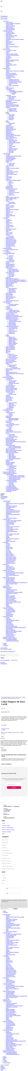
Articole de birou (7, 68)
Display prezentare (10, 386)
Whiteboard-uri (9, 408)
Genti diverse (11, 191)
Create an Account (8, 649)
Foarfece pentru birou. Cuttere (12, 106)
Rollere (7, 371)
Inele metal (11, 482)
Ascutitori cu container (13, 304)
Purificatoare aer (9, 130)
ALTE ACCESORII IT (11, 73)
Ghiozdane (11, 193)
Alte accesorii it (9, 22)
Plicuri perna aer (12, 290)
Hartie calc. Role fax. (10, 266)
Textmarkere (11, 345)
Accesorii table (12, 382)
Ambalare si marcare (7, 30)
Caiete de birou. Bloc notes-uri (12, 424)
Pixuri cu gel (11, 354)
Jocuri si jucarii (9, 232)
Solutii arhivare (9, 464)
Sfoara (7, 47)
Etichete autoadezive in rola (12, 249)
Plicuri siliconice (12, 292)
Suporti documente (10, 134)
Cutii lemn (8, 56)
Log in (2, 657)
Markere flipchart (12, 338)
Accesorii (8, 219)
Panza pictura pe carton (11, 239)
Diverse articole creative (11, 228)
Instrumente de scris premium (12, 318)
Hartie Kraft (8, 230)
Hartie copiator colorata (14, 270)
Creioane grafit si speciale (11, 174)
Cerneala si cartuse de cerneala (12, 168)
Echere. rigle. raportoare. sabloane (13, 180)
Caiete (7, 162)
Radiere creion (12, 366)
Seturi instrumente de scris (11, 372)
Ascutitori (8, 303)
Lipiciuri (8, 113)
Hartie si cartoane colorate (11, 282)
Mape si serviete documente (12, 452)
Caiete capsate (12, 163)
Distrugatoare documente (11, 102)
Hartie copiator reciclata (14, 271)
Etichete (7, 262)
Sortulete (8, 213)
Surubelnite (11, 151)
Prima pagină (4, 697)
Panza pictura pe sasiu (10, 243)
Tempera (8, 216)
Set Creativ (8, 247)
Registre (8, 461)
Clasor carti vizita (12, 470)
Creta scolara (9, 176)
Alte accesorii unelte (13, 140)
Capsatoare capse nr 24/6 (14, 80)
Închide (2, 1066)
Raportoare (11, 182)
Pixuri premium (12, 322)
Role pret (8, 299)
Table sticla (11, 406)
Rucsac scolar (12, 194)
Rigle (10, 183)
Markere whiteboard (13, 343)
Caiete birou (8, 422)
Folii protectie (9, 444)
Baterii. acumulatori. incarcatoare (13, 23)
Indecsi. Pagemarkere (10, 448)
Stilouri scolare (9, 214)
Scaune (10, 124)
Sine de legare (12, 485)
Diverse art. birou (9, 103)
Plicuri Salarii (9, 293)
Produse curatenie (10, 126)
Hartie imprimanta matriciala (12, 278)
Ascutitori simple (12, 305)
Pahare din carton (9, 286)
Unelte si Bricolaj (9, 138)
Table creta (11, 403)
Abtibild (8, 543)
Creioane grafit (9, 309)
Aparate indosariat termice (14, 479)
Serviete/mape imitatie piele (14, 458)
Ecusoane (11, 393)
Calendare (11, 414)
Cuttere (10, 147)
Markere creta (12, 337)
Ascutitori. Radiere (10, 159)
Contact (3, 875)
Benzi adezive (9, 34)
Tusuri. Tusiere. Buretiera (11, 137)
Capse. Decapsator (10, 87)
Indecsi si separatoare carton (15, 446)
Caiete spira (11, 164)
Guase (7, 196)
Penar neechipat (12, 203)
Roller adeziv (11, 118)
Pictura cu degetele (10, 205)
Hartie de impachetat (10, 44)
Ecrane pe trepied (9, 390)
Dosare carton (12, 434)
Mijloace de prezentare (8, 377)
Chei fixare (11, 143)
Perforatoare (8, 125)
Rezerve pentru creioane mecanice (13, 368)
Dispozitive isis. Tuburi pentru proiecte (14, 316)
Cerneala (8, 306)
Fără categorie (14, 367)
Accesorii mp (9, 379)
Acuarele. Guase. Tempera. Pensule (13, 156)
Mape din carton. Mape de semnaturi (14, 450)
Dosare (7, 433)
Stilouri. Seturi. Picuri (10, 215)
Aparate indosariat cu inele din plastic (17, 476)
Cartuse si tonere (9, 24)
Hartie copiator (9, 267)
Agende (7, 411)
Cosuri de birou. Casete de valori (13, 100)
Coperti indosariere (13, 481)
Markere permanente (13, 339)
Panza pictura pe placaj (11, 242)
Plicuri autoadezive (13, 288)
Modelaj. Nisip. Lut (10, 238)
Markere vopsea (12, 341)
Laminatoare (8, 491)
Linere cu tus (11, 329)
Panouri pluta (9, 399)
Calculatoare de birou (10, 77)
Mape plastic (11, 454)
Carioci (7, 166)
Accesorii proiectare (13, 327)
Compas (8, 169)
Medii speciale (9, 284)
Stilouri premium (12, 324)
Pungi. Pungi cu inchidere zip (12, 46)
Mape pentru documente (11, 451)
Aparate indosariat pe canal (14, 478)
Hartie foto (8, 277)
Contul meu (4, 877)
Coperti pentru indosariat (11, 490)
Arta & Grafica (6, 49)
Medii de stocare (9, 27)
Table (7, 401)
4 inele (10, 428)
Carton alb (11, 259)
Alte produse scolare (10, 157)
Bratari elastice (9, 222)
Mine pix (8, 350)
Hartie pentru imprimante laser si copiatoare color (16, 281)
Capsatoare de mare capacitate (15, 81)
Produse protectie (9, 128)
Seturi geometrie (9, 211)
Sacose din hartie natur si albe (12, 300)
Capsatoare (8, 78)
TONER (13, 94)
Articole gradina (12, 141)
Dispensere (8, 252)
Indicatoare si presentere (14, 383)
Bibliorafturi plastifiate (13, 419)
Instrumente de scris (7, 301)
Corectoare (8, 95)
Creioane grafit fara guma (14, 311)
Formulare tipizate (10, 265)
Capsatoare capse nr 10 (14, 79)
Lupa (7, 120)
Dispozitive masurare (13, 148)
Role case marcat (9, 298)
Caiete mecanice (9, 425)
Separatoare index (10, 463)
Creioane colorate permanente (12, 55)
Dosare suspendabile (13, 436)
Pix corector (11, 98)
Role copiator (11, 275)
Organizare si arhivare (8, 410)
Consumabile (9, 89)
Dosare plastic (12, 435)
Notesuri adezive (9, 459)
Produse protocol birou (11, 129)
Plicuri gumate (12, 289)
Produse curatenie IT (10, 28)
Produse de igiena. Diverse (9, 472)
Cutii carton (8, 38)
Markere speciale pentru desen (12, 59)
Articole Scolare (6, 153)
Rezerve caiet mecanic (11, 296)
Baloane (8, 221)
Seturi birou (8, 131)
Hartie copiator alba (13, 269)
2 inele (10, 427)
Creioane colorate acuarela (11, 53)
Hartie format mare (10, 272)
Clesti (10, 84)
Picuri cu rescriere (10, 207)
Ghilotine (8, 107)
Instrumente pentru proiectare (12, 326)
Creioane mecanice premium (15, 321)
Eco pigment (8, 57)
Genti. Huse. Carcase (10, 25)
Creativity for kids (10, 226)
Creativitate (5, 217)
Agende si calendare (10, 412)
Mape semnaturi (12, 457)
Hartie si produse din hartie (9, 253)
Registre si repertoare (10, 462)
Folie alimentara (9, 41)
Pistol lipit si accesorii (10, 245)
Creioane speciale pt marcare (12, 315)
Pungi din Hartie (9, 294)
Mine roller (8, 351)
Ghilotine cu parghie (13, 111)
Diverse (7, 227)
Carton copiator (9, 258)
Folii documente (9, 442)
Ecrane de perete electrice (11, 388)
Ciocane (10, 145)
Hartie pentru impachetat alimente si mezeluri (15, 279)
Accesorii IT (6, 21)
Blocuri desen (9, 160)
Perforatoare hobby (10, 244)
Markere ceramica (10, 237)
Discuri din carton (10, 261)
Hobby (7, 231)
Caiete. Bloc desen (10, 165)
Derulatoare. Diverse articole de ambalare (15, 39)
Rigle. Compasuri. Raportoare (12, 209)
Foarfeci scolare (9, 187)
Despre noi (4, 880)
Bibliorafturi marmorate (14, 418)
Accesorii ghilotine (13, 108)
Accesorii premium (13, 320)
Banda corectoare (12, 96)
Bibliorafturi (8, 417)
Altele (7, 52)
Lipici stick (11, 117)
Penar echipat (11, 202)
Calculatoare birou (10, 75)
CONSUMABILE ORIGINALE (16, 91)
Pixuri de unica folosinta (11, 361)
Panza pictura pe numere (11, 241)
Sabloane (11, 185)
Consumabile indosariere (11, 480)
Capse (7, 86)
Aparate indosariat (10, 474)
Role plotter (11, 276)
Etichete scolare (9, 186)
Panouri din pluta (9, 397)
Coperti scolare (9, 170)
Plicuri (7, 287)
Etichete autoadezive (7, 248)
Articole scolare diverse (11, 158)
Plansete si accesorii (13, 331)
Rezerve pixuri (9, 369)
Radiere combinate (13, 365)
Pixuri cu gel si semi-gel (11, 358)
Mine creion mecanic (10, 349)
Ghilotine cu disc (12, 109)
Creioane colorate (10, 173)
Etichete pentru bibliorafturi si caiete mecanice (16, 441)
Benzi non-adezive (10, 36)
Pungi (7, 45)
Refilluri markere (12, 344)
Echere (10, 181)
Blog (3, 883)
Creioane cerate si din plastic (12, 171)
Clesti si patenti (12, 146)
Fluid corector (12, 97)
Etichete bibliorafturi (10, 440)
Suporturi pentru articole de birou (13, 135)
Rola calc (11, 256)
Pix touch (11, 384)
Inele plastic (11, 484)
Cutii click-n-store (12, 468)
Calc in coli (11, 255)
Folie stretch (5, 250)
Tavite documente (10, 136)
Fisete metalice (12, 123)
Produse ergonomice (10, 29)
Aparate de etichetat (10, 33)
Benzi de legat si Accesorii (11, 35)
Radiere (7, 66)
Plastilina (8, 208)
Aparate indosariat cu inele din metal (16, 475)
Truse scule (11, 152)
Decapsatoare (9, 101)
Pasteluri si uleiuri (10, 61)
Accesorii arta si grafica (11, 50)
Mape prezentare (12, 456)
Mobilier (8, 121)
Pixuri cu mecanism (13, 355)
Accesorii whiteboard (10, 385)
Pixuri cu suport (12, 356)
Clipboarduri (8, 429)
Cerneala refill (12, 90)
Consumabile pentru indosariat (12, 489)
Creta (7, 175)
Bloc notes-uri (9, 420)
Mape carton (11, 453)
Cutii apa (8, 179)
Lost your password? (5, 660)
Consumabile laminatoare (11, 487)
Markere (8, 58)
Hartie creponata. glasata (11, 198)
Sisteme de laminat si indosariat (10, 473)
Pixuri (7, 352)
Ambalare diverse (10, 32)
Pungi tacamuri (9, 295)
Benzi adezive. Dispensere (11, 74)
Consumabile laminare (11, 486)
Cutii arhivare (12, 467)
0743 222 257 (4, 8)
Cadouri (7, 224)
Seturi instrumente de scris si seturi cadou (15, 373)
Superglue (11, 119)
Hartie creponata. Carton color (12, 197)
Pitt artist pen (9, 63)
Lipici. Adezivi (9, 199)
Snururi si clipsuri (12, 394)
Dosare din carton (10, 437)
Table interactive (12, 405)
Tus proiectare (12, 333)
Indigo (7, 112)
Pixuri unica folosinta (13, 357)
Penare (7, 200)
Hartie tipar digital (10, 283)
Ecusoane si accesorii (10, 391)
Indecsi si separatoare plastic (15, 447)
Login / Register (6, 1062)
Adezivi (7, 69)
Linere (7, 334)
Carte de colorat (9, 225)
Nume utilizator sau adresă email (8, 651)
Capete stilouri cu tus (13, 328)
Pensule (7, 62)
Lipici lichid (11, 115)
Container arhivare (13, 465)
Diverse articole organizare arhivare (13, 431)
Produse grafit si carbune (11, 64)
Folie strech (8, 42)
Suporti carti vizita (10, 469)
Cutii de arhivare (9, 430)
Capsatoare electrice (13, 83)
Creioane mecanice (10, 314)
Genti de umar (12, 190)
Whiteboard (11, 407)
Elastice (7, 40)
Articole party (9, 220)
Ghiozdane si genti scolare (11, 188)
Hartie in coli (11, 273)
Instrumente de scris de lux (11, 317)
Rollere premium (12, 323)
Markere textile (12, 340)
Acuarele (8, 51)
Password (3, 655)
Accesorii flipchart (10, 378)
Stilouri (7, 67)
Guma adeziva (12, 114)
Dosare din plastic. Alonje (11, 439)
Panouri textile (9, 400)
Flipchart (8, 395)
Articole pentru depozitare (14, 142)
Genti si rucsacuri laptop (14, 192)
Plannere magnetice (13, 402)
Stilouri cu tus (12, 332)
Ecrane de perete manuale (11, 389)
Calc (7, 254)
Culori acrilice (9, 177)
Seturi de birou (9, 132)
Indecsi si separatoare (10, 445)
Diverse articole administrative (12, 104)
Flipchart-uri (8, 396)
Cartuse (7, 565)
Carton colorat (12, 260)
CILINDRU (14, 92)
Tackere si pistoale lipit (13, 85)
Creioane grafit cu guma (14, 310)
